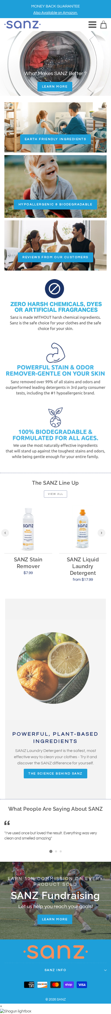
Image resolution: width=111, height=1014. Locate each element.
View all (55, 494)
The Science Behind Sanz (55, 773)
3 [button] (61, 851)
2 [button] (56, 851)
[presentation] (5, 533)
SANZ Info (55, 970)
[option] (55, 9)
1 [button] (50, 851)
